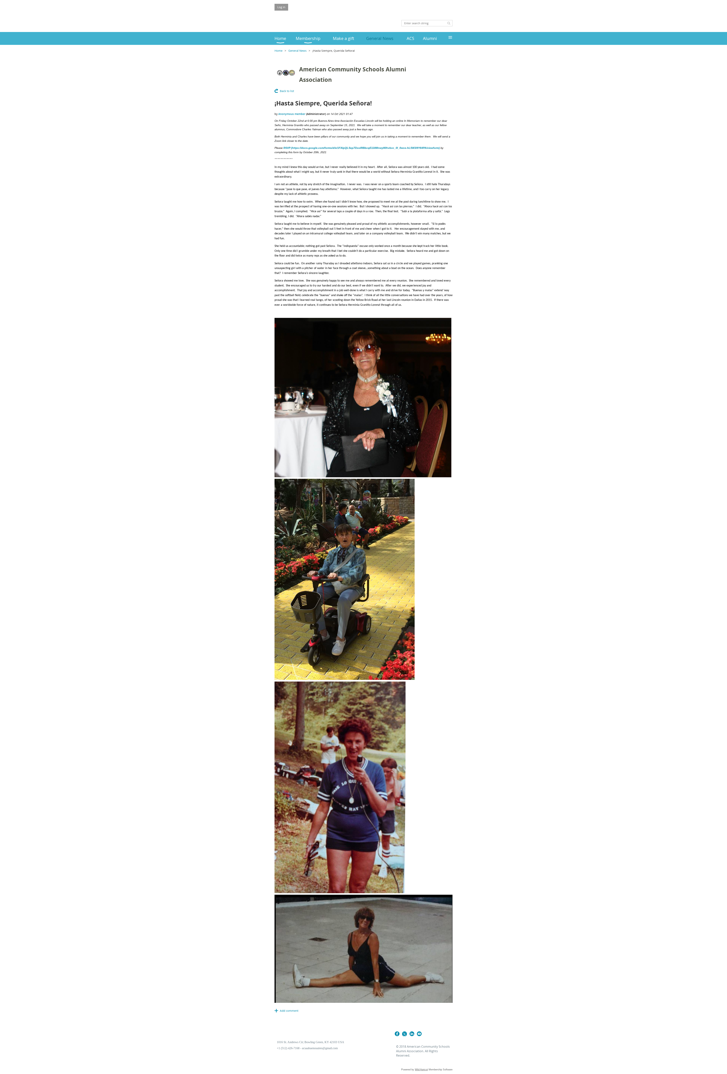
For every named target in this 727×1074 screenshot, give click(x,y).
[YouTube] (419, 1033)
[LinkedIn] (412, 1033)
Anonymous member (291, 114)
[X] (404, 1033)
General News (297, 50)
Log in (281, 7)
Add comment (289, 1010)
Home (278, 50)
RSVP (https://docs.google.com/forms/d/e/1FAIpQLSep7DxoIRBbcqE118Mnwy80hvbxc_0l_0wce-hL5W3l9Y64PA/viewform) (362, 147)
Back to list (287, 91)
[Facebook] (397, 1033)
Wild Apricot (421, 1069)
